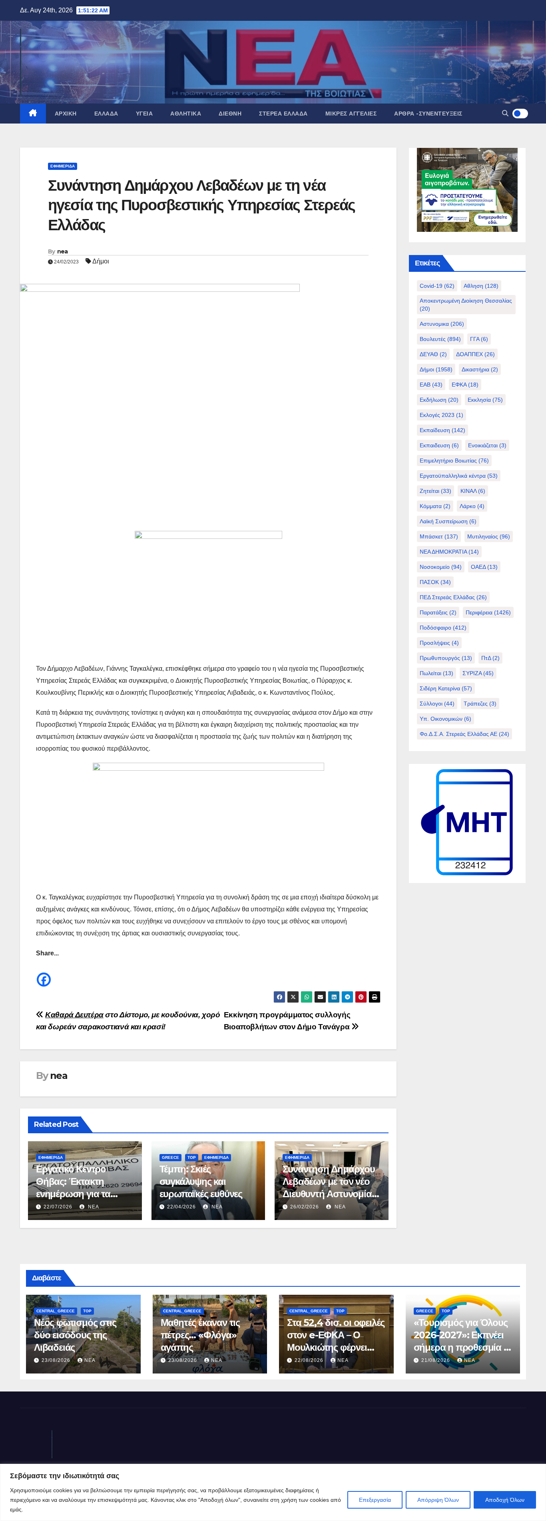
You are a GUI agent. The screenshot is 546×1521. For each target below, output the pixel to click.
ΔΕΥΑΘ (433, 354)
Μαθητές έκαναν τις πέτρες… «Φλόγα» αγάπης (200, 1335)
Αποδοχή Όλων (504, 1500)
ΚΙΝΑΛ (472, 491)
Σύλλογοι (437, 703)
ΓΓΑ (479, 339)
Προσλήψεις (439, 643)
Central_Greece (55, 1311)
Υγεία (144, 113)
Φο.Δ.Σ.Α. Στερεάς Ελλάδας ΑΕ (464, 734)
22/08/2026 (310, 1360)
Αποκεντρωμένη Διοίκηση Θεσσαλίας (466, 304)
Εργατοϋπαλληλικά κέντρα (459, 475)
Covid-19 (437, 286)
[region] (273, 1492)
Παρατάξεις (438, 612)
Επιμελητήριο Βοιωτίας (454, 460)
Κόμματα (435, 506)
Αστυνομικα (442, 324)
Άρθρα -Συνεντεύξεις (428, 113)
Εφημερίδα (62, 166)
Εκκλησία (485, 400)
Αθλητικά (185, 113)
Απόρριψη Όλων (438, 1500)
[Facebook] (44, 974)
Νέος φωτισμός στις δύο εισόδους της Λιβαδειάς (75, 1335)
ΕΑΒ (431, 384)
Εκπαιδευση (439, 445)
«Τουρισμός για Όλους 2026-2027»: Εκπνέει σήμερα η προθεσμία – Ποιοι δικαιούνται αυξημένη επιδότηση (461, 1347)
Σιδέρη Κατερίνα (446, 688)
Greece (170, 1157)
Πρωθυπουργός (446, 658)
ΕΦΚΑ (465, 384)
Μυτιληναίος (488, 536)
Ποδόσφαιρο (443, 627)
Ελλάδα (106, 113)
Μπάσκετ (439, 536)
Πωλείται (436, 673)
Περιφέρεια (488, 612)
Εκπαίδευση (442, 430)
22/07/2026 (58, 1207)
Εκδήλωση (439, 400)
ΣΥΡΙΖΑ (478, 673)
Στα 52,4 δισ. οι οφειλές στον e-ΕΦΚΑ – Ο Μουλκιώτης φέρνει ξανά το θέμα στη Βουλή (336, 1347)
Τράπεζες (480, 703)
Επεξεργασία (375, 1500)
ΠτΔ (490, 658)
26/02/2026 (304, 1207)
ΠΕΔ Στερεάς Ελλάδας (453, 597)
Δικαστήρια (480, 369)
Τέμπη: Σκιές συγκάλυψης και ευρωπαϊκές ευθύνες (200, 1181)
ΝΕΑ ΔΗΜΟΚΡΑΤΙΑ (449, 551)
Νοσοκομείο (441, 567)
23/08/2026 (57, 1360)
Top (191, 1157)
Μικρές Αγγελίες (351, 113)
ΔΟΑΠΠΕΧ (475, 354)
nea (62, 251)
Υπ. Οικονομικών (445, 719)
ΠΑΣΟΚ (435, 582)
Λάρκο (472, 506)
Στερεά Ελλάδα (283, 113)
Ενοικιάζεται (487, 445)
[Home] (33, 114)
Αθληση (481, 286)
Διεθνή (230, 113)
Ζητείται (435, 491)
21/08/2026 (436, 1360)
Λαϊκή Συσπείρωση (448, 521)
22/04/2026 (181, 1207)
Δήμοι (100, 261)
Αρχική (66, 113)
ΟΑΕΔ (484, 567)
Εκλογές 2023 (441, 415)
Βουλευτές (440, 339)
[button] (505, 113)
